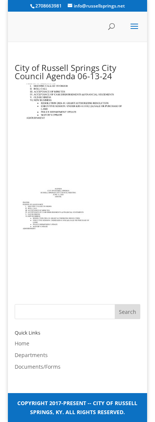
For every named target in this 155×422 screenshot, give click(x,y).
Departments (31, 355)
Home (22, 343)
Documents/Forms (38, 366)
